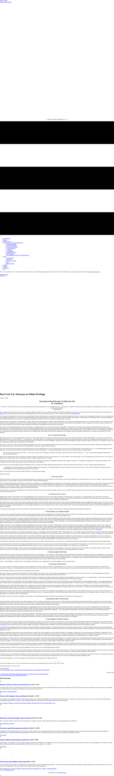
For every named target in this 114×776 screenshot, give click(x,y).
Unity (53, 703)
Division (23, 703)
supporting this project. (94, 271)
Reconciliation (37, 670)
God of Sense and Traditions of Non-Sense (13, 761)
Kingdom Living (36, 703)
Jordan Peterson (18, 670)
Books (12, 670)
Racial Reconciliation (28, 670)
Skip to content (3, 0)
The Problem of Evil (9, 770)
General (7, 668)
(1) (74, 503)
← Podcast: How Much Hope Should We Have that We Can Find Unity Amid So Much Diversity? (24, 674)
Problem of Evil (37, 768)
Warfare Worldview (52, 768)
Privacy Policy (62, 772)
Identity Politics (76, 413)
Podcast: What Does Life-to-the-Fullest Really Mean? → (14, 675)
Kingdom (28, 703)
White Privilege (45, 670)
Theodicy (44, 768)
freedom (23, 768)
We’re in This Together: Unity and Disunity (14, 696)
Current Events (17, 703)
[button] (0, 775)
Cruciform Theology (12, 691)
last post (7, 412)
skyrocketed (99, 529)
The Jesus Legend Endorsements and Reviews (14, 728)
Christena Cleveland (8, 703)
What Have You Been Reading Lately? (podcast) (15, 718)
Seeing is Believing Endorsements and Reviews (14, 740)
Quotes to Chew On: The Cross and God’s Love (15, 684)
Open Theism (29, 768)
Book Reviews (6, 670)
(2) (9, 506)
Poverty (42, 703)
